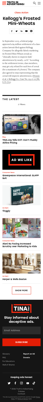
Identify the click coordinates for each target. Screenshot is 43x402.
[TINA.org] (21, 308)
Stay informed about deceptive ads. (21, 319)
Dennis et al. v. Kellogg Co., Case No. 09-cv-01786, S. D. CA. (21, 79)
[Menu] (39, 3)
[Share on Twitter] (16, 31)
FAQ (4, 358)
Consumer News (8, 172)
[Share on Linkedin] (21, 31)
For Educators (8, 361)
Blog (4, 137)
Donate (26, 358)
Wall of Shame (8, 365)
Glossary (6, 354)
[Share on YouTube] (28, 383)
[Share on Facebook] (11, 31)
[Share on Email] (26, 31)
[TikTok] (34, 383)
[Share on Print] (31, 31)
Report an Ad (29, 354)
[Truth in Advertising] (13, 3)
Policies (21, 391)
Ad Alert (5, 208)
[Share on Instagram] (21, 383)
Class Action (21, 12)
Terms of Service (23, 399)
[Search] (34, 3)
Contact (21, 394)
